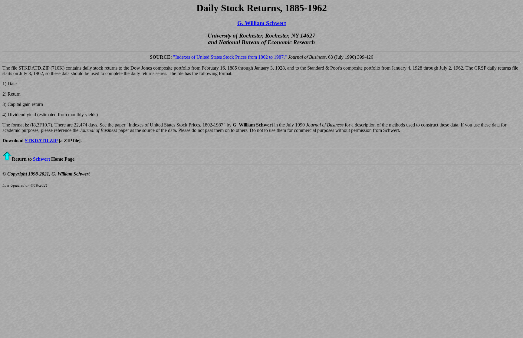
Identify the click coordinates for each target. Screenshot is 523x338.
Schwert (41, 159)
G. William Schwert (261, 23)
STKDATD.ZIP (41, 140)
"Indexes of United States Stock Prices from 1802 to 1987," (230, 57)
